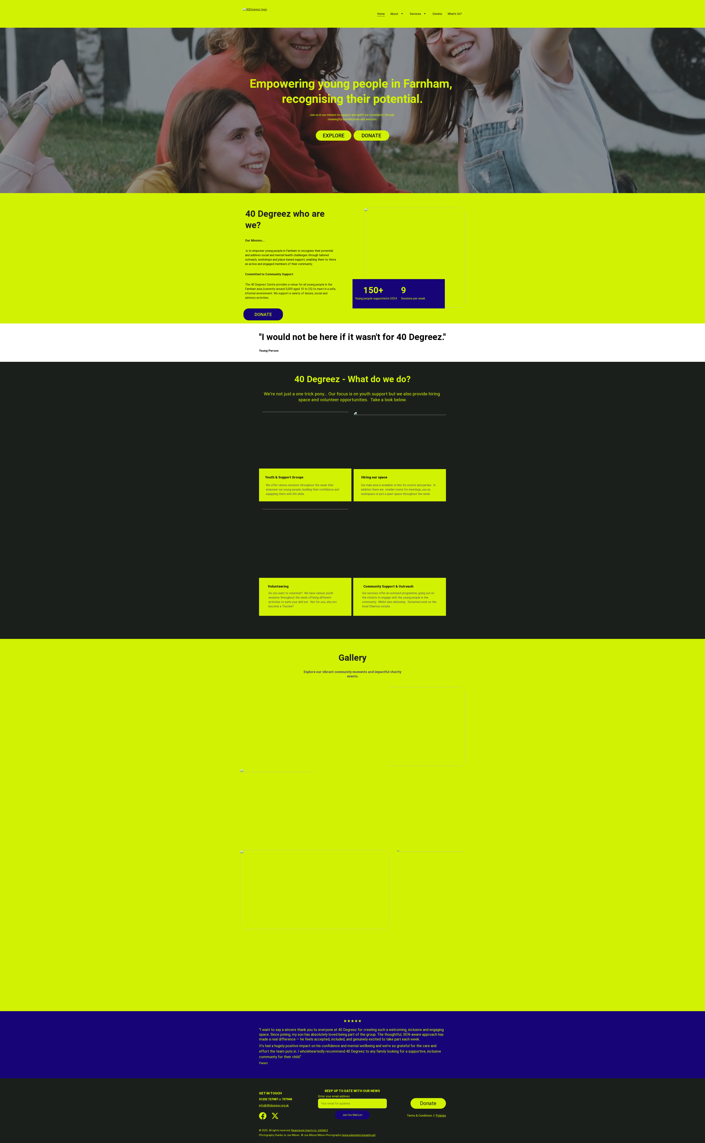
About (394, 14)
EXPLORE (333, 136)
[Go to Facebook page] (262, 1116)
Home (381, 14)
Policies (441, 1115)
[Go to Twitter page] (275, 1116)
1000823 (323, 1130)
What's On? (455, 14)
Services (415, 14)
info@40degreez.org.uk (274, 1105)
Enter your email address (334, 1096)
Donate (437, 14)
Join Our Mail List (352, 1114)
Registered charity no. (304, 1130)
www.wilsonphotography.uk (359, 1135)
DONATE (371, 136)
